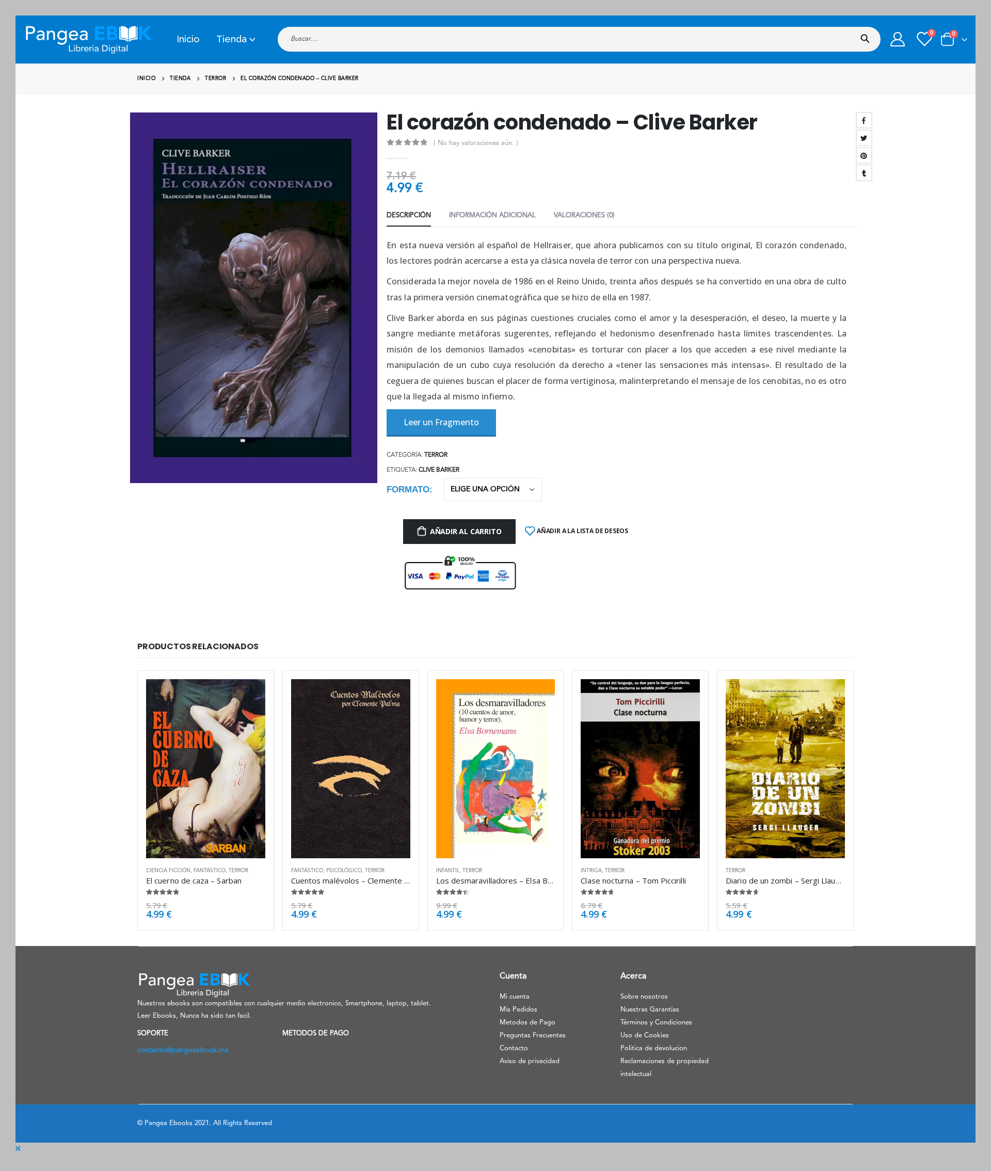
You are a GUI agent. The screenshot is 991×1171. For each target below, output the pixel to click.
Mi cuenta (515, 996)
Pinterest (864, 155)
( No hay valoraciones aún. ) (476, 143)
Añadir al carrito (465, 531)
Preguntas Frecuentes (533, 1035)
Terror (435, 455)
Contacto (514, 1048)
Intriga (591, 870)
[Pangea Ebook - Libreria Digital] (88, 39)
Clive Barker (439, 470)
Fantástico (210, 870)
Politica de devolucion (653, 1048)
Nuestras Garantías (649, 1009)
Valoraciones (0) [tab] (584, 215)
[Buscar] (867, 35)
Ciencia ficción (168, 870)
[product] (205, 768)
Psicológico (344, 870)
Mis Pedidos (518, 1009)
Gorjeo (864, 138)
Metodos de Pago (527, 1022)
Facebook (864, 120)
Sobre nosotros (644, 996)
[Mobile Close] (18, 1148)
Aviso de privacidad (530, 1061)
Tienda (231, 39)
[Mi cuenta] (897, 39)
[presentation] (131, 298)
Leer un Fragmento (441, 422)
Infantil (447, 870)
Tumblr (864, 173)
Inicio (188, 39)
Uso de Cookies (644, 1035)
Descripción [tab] (409, 215)
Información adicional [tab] (492, 215)
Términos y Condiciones (656, 1022)
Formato (408, 489)
